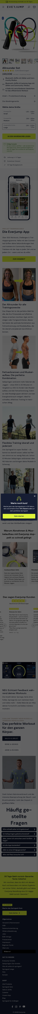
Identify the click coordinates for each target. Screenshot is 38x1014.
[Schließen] (34, 496)
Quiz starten (19, 516)
